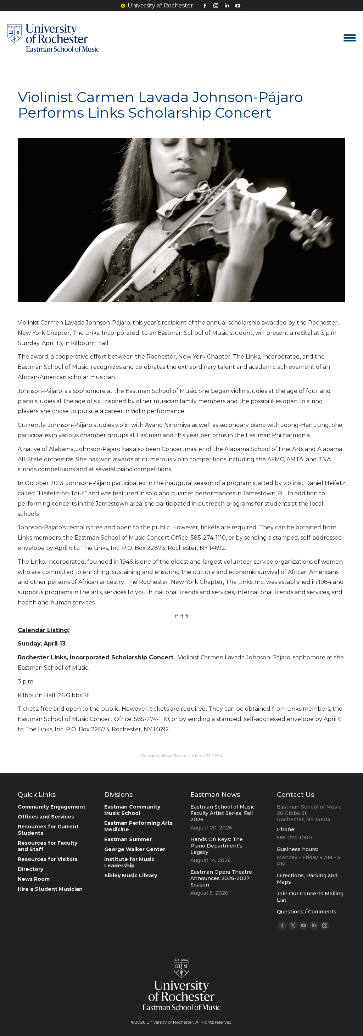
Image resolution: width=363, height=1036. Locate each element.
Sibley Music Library (130, 875)
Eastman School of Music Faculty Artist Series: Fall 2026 (222, 813)
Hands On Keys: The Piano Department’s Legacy (216, 845)
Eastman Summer (128, 839)
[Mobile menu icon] (350, 37)
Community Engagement (51, 807)
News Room (174, 755)
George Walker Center (134, 849)
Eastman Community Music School (132, 810)
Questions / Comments (306, 911)
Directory (30, 869)
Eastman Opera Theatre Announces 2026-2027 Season (221, 878)
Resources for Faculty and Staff (47, 846)
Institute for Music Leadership (129, 862)
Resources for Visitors (48, 859)
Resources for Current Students (48, 829)
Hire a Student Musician (50, 889)
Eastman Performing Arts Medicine (138, 826)
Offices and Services (46, 816)
